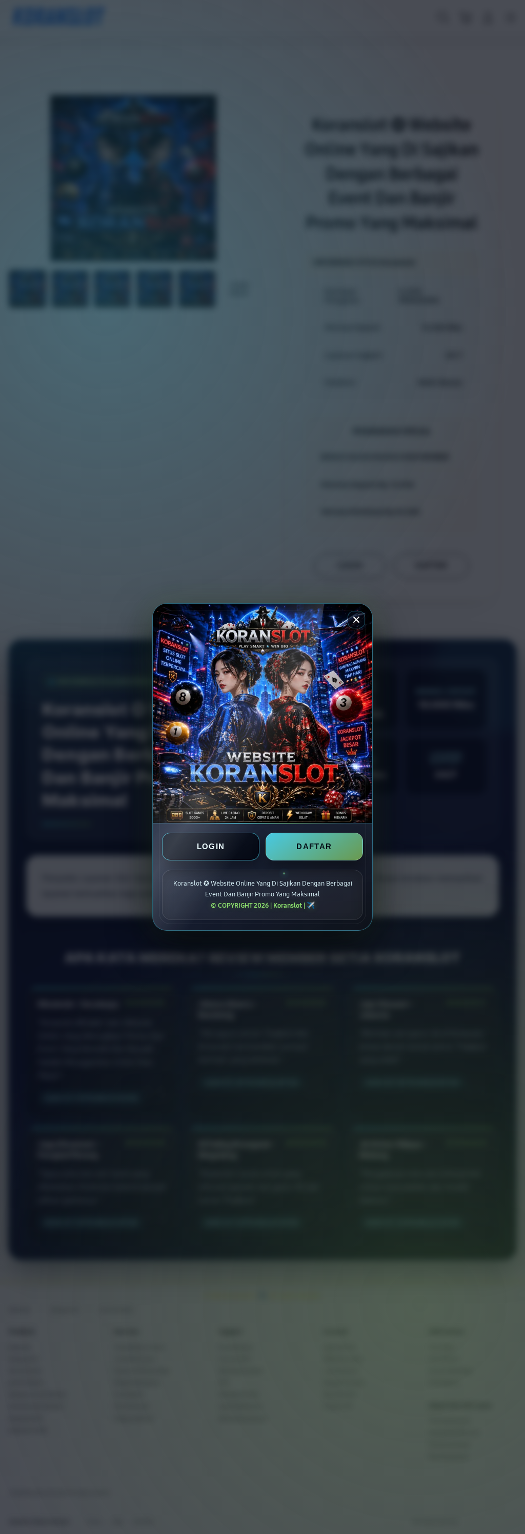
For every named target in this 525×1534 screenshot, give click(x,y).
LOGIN (211, 846)
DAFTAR (314, 846)
